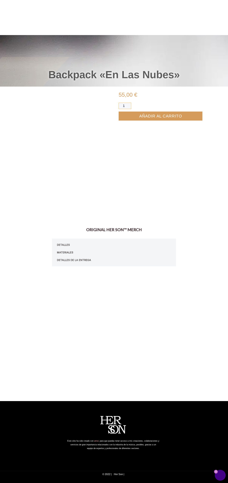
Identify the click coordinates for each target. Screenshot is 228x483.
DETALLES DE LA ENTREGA (74, 260)
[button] (114, 245)
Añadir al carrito (160, 116)
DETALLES (63, 244)
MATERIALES (65, 252)
